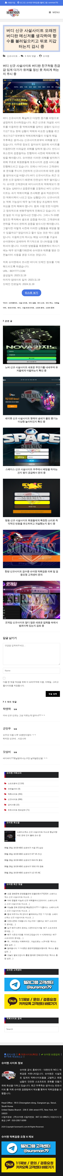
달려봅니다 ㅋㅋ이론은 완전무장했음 (23, 948)
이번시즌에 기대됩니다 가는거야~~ (22, 921)
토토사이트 (12, 308)
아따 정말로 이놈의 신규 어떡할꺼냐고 (23, 900)
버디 (19, 308)
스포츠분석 (12, 783)
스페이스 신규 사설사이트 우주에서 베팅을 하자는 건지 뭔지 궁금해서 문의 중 (31, 471)
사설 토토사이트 (28, 308)
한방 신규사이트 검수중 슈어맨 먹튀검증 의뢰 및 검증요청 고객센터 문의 (31, 573)
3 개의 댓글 (30, 56)
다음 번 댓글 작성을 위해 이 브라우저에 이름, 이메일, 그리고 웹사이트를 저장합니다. (31, 684)
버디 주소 (49, 303)
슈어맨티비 (13, 303)
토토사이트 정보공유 (17, 810)
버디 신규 (40, 303)
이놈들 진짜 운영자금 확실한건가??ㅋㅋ (24, 907)
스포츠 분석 (40, 308)
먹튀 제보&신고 (14, 1056)
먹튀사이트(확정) (29, 1054)
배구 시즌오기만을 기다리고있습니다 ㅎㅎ (25, 935)
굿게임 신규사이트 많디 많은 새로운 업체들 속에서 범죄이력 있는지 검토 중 (31, 624)
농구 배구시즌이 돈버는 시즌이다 (21, 928)
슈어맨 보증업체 (51, 1054)
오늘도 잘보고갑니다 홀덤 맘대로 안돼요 (24, 955)
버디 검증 (32, 303)
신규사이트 (12, 56)
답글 (15, 709)
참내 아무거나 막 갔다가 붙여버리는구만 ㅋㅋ (26, 914)
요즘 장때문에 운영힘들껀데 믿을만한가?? (25, 894)
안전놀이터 (12, 789)
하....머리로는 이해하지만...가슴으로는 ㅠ (25, 941)
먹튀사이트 (12, 794)
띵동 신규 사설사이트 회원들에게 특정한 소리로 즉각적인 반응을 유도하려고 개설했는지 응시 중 (31, 522)
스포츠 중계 (50, 308)
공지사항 (12, 805)
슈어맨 (46, 56)
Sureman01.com (20, 1127)
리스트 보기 (31, 292)
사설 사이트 (23, 303)
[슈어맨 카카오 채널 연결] (31, 1001)
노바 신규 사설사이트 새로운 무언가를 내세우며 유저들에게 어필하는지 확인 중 (31, 369)
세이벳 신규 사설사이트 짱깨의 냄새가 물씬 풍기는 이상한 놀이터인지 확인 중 (31, 420)
